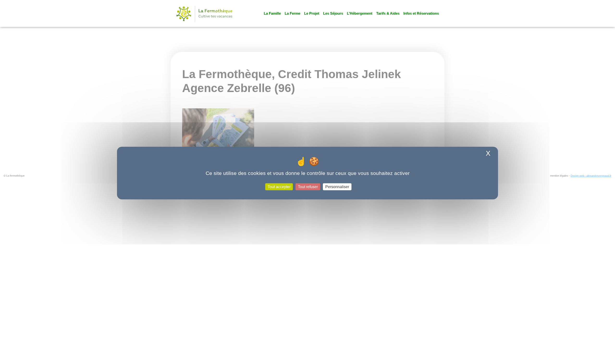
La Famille (272, 13)
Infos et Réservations (421, 13)
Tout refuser (308, 187)
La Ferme (292, 13)
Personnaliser (337, 187)
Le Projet (311, 13)
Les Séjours (333, 13)
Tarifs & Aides (388, 13)
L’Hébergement (359, 13)
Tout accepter (279, 187)
